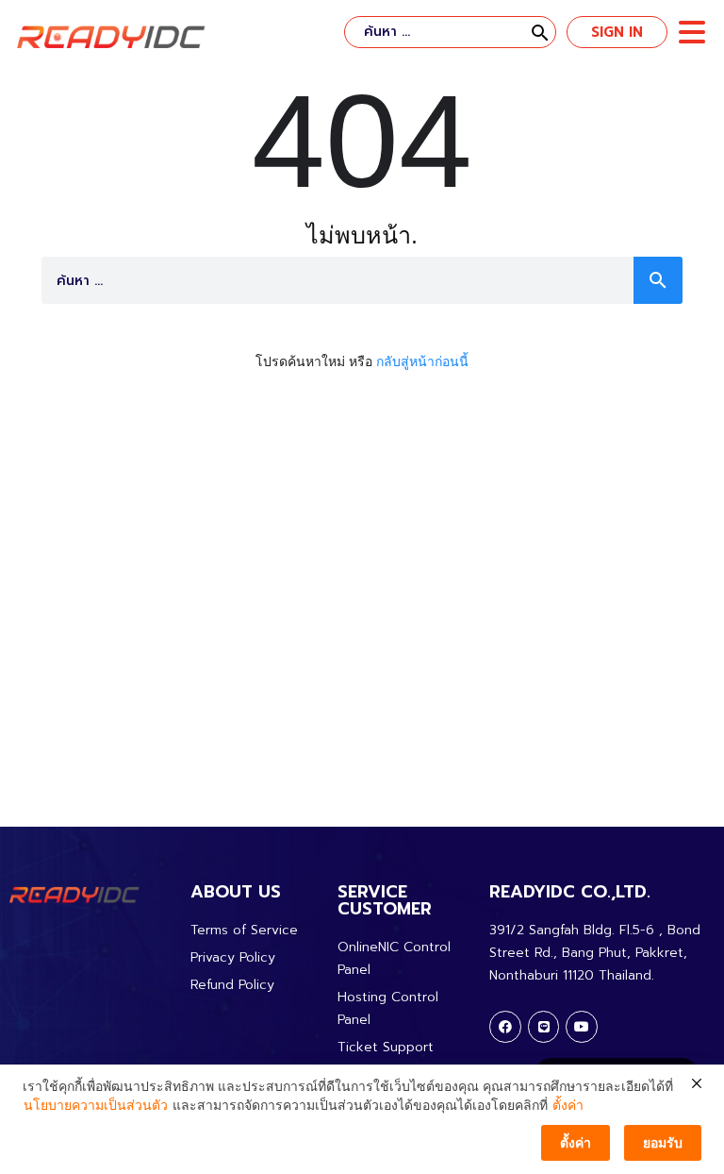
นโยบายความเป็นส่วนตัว (96, 1105)
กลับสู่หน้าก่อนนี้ (422, 361)
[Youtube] (582, 1027)
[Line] (544, 1027)
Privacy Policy (232, 957)
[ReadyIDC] (111, 37)
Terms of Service (244, 930)
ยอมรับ (663, 1142)
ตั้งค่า (568, 1105)
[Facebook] (505, 1027)
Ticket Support (385, 1047)
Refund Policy (232, 985)
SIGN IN (617, 32)
